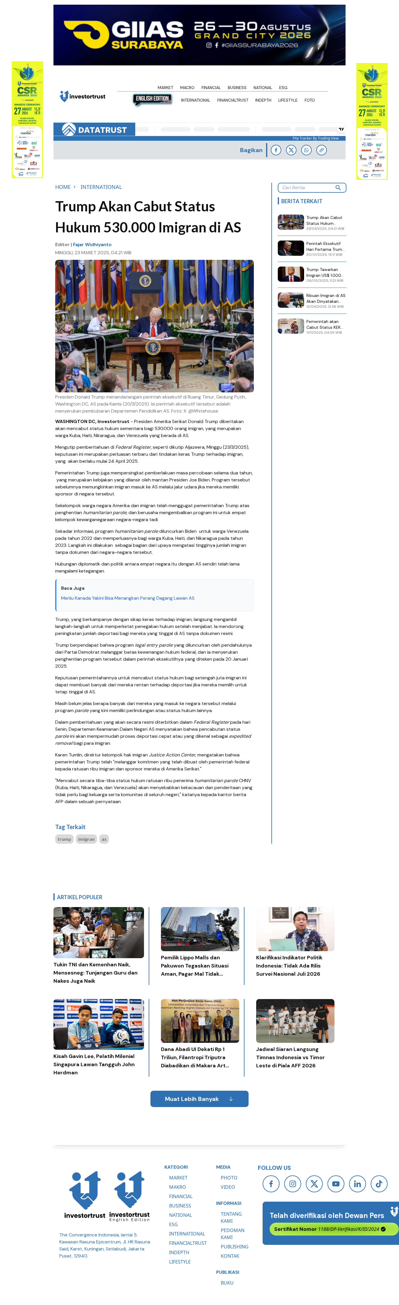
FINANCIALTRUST (188, 1243)
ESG (173, 1224)
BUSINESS (180, 1206)
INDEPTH (179, 1252)
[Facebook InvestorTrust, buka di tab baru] (271, 1183)
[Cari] (338, 187)
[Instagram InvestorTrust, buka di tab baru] (292, 1183)
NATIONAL (180, 1215)
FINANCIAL (180, 1196)
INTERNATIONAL (187, 1234)
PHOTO (229, 1177)
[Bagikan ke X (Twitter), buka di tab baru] (291, 150)
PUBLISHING (235, 1246)
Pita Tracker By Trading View (316, 138)
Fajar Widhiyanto (92, 244)
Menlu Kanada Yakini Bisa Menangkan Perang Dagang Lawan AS (128, 598)
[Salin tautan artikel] (321, 150)
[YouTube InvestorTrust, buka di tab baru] (335, 1183)
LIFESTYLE (180, 1262)
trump (64, 839)
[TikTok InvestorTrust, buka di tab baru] (379, 1183)
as (104, 839)
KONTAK (230, 1256)
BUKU (227, 1283)
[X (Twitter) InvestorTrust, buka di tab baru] (314, 1183)
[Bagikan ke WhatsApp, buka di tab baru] (306, 150)
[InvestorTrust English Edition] (129, 1196)
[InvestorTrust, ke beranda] (85, 1196)
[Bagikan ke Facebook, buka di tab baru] (276, 150)
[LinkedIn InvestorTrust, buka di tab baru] (357, 1183)
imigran (86, 839)
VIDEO (228, 1187)
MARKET (178, 1177)
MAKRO (177, 1187)
